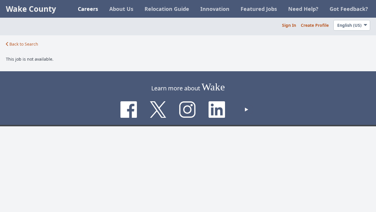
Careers (88, 8)
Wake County (31, 9)
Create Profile (315, 25)
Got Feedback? (349, 8)
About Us (121, 8)
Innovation (214, 8)
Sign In (289, 25)
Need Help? (303, 8)
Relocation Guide (167, 8)
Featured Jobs (259, 8)
